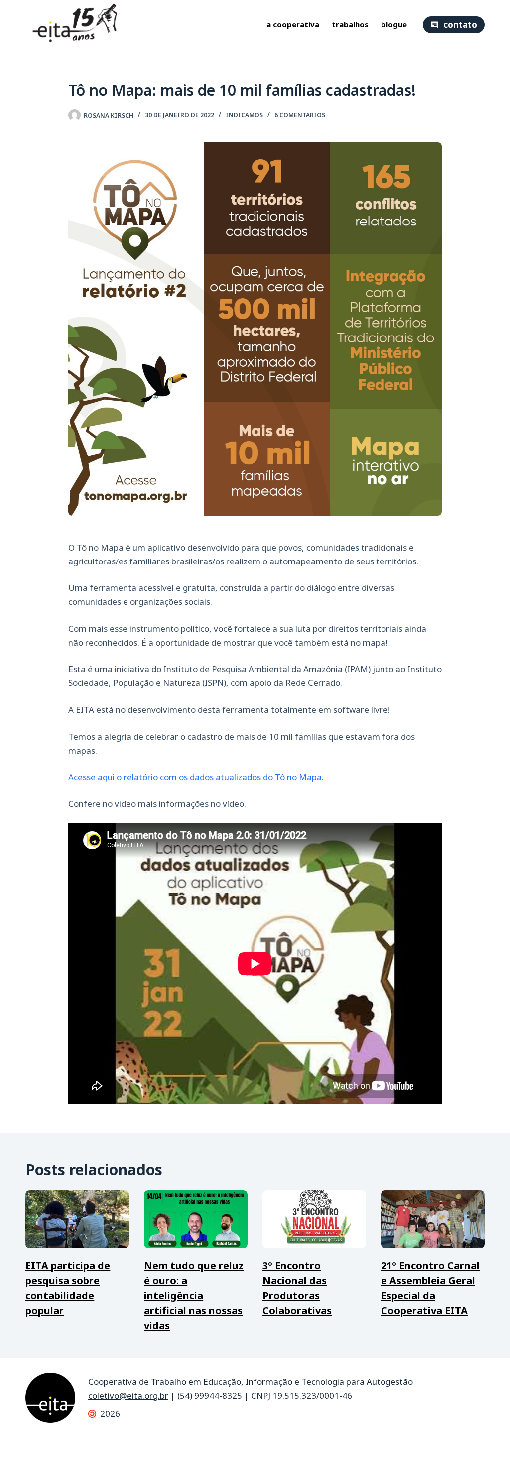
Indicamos (244, 115)
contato (460, 24)
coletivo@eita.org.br (128, 1395)
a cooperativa (292, 24)
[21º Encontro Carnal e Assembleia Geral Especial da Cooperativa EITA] (433, 1219)
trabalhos (350, 24)
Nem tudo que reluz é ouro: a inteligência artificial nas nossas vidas (194, 1295)
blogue (394, 24)
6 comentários (299, 115)
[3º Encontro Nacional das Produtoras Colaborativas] (314, 1219)
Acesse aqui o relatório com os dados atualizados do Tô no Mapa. (196, 777)
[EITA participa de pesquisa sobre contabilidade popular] (77, 1219)
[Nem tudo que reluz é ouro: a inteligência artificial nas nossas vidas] (196, 1219)
